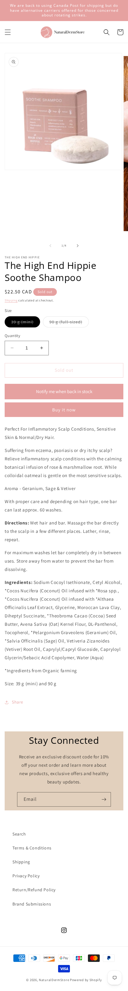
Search (19, 834)
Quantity (12, 335)
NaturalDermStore (54, 980)
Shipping (11, 300)
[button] (8, 32)
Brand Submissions (31, 904)
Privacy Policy (25, 876)
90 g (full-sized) (69, 323)
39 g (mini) (25, 323)
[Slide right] (78, 245)
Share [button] (17, 702)
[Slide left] (50, 245)
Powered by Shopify (86, 980)
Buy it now (64, 410)
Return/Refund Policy (34, 889)
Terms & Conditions (32, 848)
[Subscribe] (104, 799)
